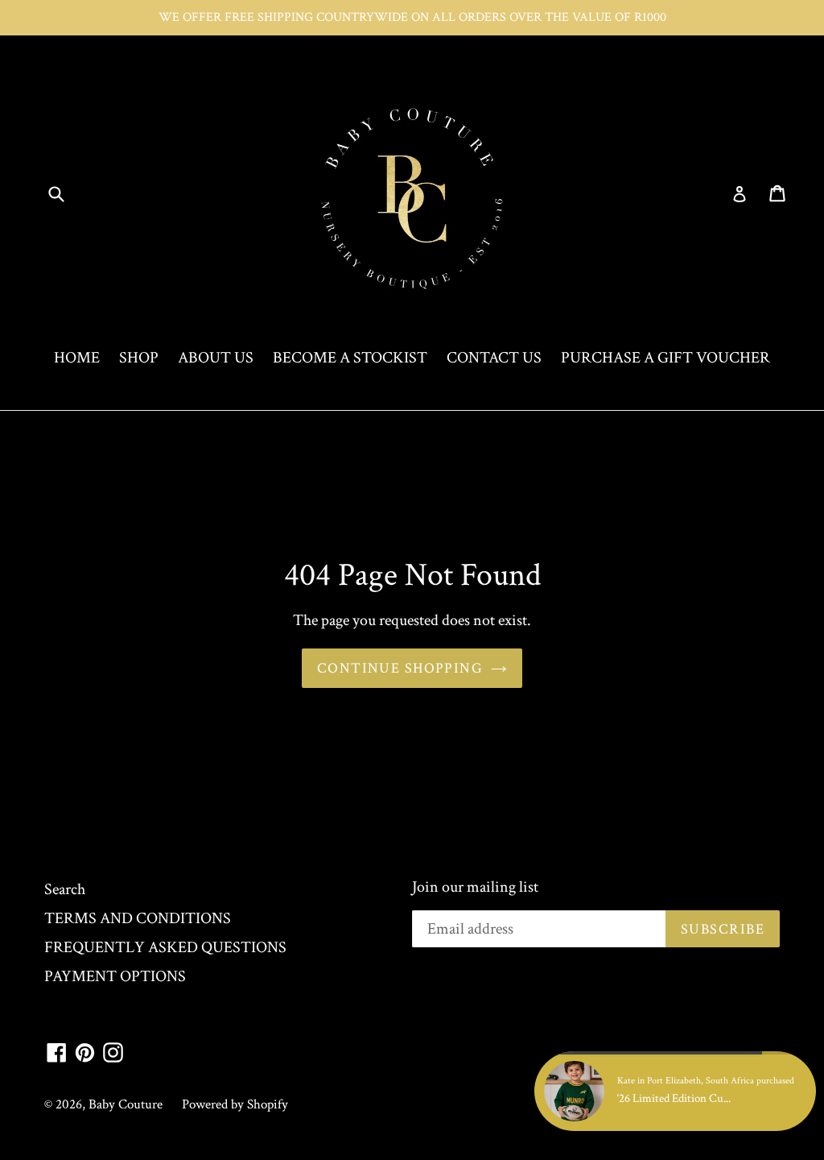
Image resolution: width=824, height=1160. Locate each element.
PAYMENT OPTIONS (115, 976)
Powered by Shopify (235, 1104)
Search (64, 889)
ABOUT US (215, 357)
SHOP (139, 357)
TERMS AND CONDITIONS (137, 918)
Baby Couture (126, 1104)
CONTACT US (494, 357)
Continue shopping (400, 668)
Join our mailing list (475, 887)
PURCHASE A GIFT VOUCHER (665, 357)
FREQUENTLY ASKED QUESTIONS (165, 947)
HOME (77, 357)
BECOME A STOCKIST (350, 357)
